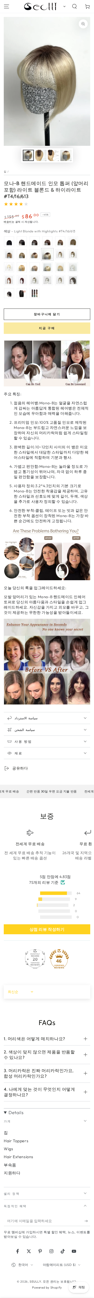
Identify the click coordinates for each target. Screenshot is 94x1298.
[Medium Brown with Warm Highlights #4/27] (22, 254)
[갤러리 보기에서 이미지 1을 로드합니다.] (28, 155)
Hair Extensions (18, 1156)
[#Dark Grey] (73, 280)
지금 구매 (47, 328)
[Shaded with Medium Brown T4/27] (34, 254)
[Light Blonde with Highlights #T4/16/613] (47, 254)
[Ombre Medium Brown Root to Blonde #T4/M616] (60, 254)
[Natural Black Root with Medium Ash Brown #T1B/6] (9, 254)
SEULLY (35, 1281)
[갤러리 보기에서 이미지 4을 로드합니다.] (65, 155)
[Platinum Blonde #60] (9, 267)
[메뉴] (6, 6)
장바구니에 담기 (47, 314)
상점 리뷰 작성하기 (47, 929)
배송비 (8, 221)
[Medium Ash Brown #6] (60, 241)
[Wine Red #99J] (22, 280)
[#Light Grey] (47, 280)
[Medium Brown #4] (47, 241)
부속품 (10, 1164)
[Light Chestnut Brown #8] (73, 241)
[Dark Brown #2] (34, 241)
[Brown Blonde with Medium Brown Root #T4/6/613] (73, 254)
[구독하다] (87, 1221)
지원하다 (12, 1172)
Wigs (8, 1148)
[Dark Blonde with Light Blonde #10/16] (34, 267)
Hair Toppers (16, 1140)
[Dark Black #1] (9, 241)
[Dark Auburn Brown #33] (9, 280)
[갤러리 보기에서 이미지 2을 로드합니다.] (40, 155)
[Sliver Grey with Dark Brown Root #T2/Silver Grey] (34, 280)
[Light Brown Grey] (60, 280)
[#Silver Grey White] (73, 267)
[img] (47, 877)
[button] (63, 6)
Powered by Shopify (47, 1287)
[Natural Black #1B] (22, 241)
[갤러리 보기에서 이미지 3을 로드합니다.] (53, 155)
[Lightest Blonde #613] (47, 267)
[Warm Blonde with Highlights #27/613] (22, 267)
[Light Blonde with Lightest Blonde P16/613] (60, 267)
